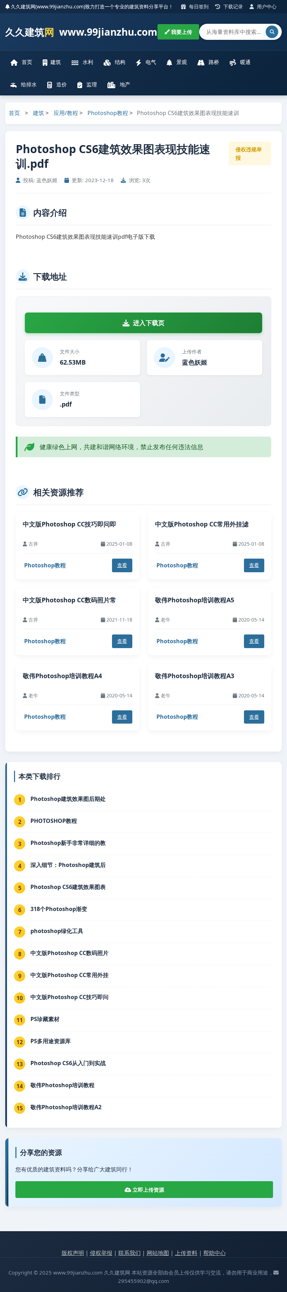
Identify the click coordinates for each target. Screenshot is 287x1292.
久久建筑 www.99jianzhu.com (81, 31)
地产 (124, 84)
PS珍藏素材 (44, 1019)
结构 (119, 61)
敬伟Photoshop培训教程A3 (194, 676)
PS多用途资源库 (50, 1041)
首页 (26, 61)
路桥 (213, 61)
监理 (91, 84)
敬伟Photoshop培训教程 (62, 1085)
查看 (122, 565)
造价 (61, 84)
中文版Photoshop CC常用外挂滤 (201, 524)
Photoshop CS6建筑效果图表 (68, 887)
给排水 (28, 84)
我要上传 (181, 31)
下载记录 (232, 6)
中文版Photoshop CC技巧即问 (69, 997)
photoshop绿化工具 (56, 931)
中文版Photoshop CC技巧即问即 (69, 524)
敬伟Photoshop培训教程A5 (194, 600)
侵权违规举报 (249, 153)
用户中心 (265, 6)
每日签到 (198, 6)
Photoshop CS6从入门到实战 (68, 1063)
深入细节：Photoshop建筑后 (68, 865)
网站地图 (158, 1253)
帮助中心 (214, 1253)
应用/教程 (66, 113)
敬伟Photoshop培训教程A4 (62, 676)
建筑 (55, 61)
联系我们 (129, 1253)
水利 (87, 61)
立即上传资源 (147, 1189)
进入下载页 (148, 322)
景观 (181, 61)
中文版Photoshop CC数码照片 (69, 953)
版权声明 (73, 1253)
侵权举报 (101, 1253)
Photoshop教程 (108, 113)
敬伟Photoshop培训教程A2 (66, 1107)
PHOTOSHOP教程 (53, 821)
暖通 (245, 61)
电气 (150, 61)
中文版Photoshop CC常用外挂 (69, 975)
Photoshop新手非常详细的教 (68, 843)
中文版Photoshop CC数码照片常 (69, 600)
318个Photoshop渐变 (58, 909)
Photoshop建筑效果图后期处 (68, 799)
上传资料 (186, 1253)
